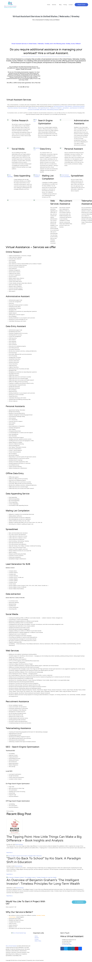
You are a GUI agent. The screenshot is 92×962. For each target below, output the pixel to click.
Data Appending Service (44, 108)
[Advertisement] (46, 31)
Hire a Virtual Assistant (11, 946)
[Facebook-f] (62, 948)
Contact (71, 4)
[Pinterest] (76, 948)
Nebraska (41, 43)
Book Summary (19, 844)
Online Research (68, 106)
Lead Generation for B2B (76, 108)
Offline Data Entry (32, 108)
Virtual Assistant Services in (19, 43)
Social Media (18, 149)
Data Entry (45, 149)
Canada (43, 915)
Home (48, 4)
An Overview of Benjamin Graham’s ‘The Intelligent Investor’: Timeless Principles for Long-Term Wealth (43, 882)
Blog (60, 4)
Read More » (9, 852)
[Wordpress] (73, 948)
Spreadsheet (66, 108)
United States (12, 917)
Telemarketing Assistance (53, 109)
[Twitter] (66, 948)
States (34, 43)
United (30, 43)
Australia (38, 915)
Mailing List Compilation (56, 108)
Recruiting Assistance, (59, 106)
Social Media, (36, 109)
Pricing (65, 4)
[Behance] (80, 948)
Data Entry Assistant (13, 108)
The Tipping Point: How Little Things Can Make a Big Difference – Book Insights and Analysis (44, 838)
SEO (62, 109)
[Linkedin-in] (69, 948)
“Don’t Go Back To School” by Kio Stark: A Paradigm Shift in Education (43, 860)
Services (54, 4)
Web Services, (43, 109)
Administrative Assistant (79, 106)
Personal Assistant (23, 108)
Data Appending (22, 175)
